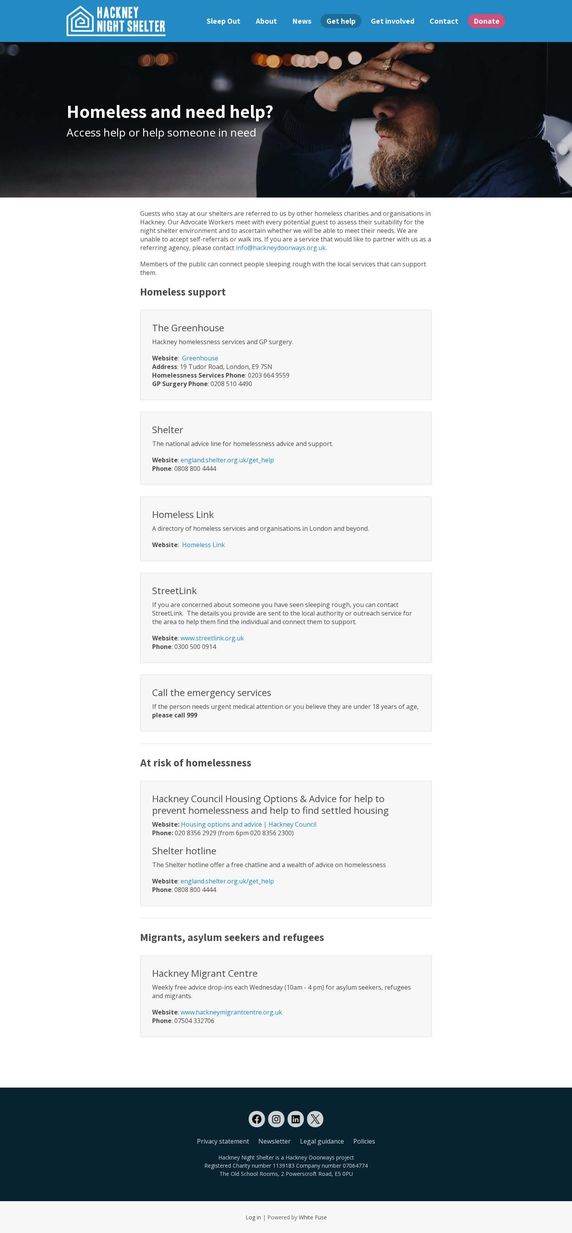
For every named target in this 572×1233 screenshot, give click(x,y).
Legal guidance (322, 1141)
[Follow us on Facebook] (257, 1119)
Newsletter (274, 1141)
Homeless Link (203, 544)
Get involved (392, 21)
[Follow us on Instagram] (276, 1119)
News (301, 21)
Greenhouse (200, 358)
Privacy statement (223, 1141)
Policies (364, 1141)
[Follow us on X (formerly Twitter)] (315, 1119)
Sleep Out (223, 21)
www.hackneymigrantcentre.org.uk (231, 1012)
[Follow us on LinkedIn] (296, 1119)
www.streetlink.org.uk (212, 638)
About (266, 21)
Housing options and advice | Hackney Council (248, 824)
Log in (253, 1217)
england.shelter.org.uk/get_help (227, 460)
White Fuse (313, 1217)
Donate (487, 21)
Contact (444, 21)
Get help (341, 21)
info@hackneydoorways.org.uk (281, 247)
